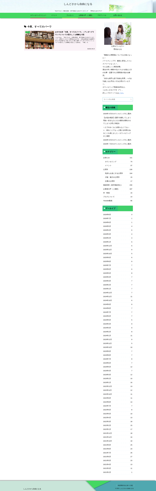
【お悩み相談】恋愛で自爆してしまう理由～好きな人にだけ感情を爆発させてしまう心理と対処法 (117, 120)
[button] (131, 99)
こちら (121, 93)
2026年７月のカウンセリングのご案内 (117, 144)
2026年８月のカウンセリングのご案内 (117, 140)
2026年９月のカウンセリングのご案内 (117, 114)
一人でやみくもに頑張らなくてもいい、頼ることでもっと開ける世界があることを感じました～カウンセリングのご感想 (117, 131)
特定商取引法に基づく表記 (125, 485)
